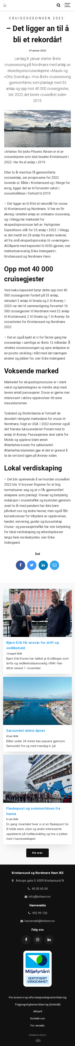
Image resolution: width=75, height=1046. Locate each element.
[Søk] (58, 5)
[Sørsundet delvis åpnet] (37, 701)
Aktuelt (37, 1011)
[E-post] (54, 565)
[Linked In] (43, 565)
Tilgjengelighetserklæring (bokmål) (37, 1004)
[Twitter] (31, 565)
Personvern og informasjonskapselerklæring (37, 997)
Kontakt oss (37, 1018)
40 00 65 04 (39, 889)
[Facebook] (20, 565)
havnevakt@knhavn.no (39, 921)
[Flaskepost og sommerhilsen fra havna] (37, 779)
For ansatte (37, 1025)
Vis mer (37, 852)
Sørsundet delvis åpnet (25, 730)
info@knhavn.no (39, 896)
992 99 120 (39, 913)
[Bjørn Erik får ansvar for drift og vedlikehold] (37, 613)
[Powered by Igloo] (37, 1040)
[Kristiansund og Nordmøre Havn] (4, 5)
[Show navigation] (68, 5)
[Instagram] (37, 939)
